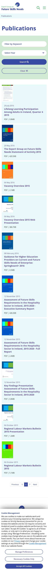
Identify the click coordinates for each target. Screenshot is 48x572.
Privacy (17, 541)
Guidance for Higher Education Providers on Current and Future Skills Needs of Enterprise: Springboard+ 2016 (22, 261)
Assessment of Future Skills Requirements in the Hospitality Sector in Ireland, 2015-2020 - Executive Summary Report (22, 304)
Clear (22, 70)
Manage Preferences (24, 552)
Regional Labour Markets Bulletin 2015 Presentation (22, 430)
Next (35, 484)
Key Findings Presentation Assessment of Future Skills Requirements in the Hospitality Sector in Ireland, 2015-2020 (22, 390)
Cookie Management (37, 543)
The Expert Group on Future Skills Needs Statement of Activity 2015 (22, 150)
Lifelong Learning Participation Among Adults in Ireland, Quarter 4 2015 (23, 112)
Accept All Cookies (24, 566)
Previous (15, 484)
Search (23, 62)
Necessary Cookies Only (24, 559)
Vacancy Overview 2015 (17, 185)
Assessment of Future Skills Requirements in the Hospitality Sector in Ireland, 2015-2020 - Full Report (22, 347)
